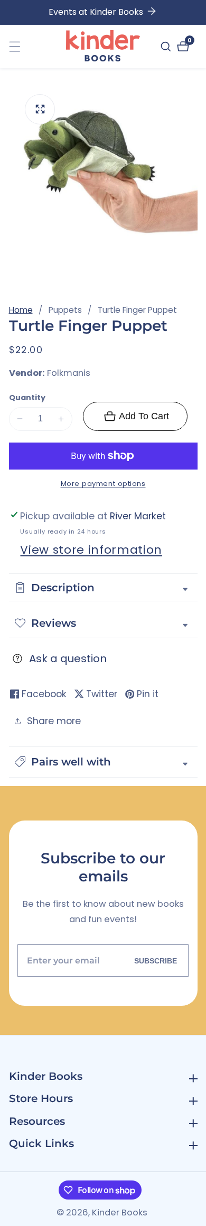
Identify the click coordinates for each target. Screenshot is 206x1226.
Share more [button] (54, 721)
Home (21, 309)
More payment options (103, 484)
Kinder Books (119, 1213)
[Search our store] (167, 46)
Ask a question (68, 658)
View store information (91, 550)
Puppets (65, 309)
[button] (103, 762)
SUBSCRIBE (155, 961)
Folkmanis (68, 373)
